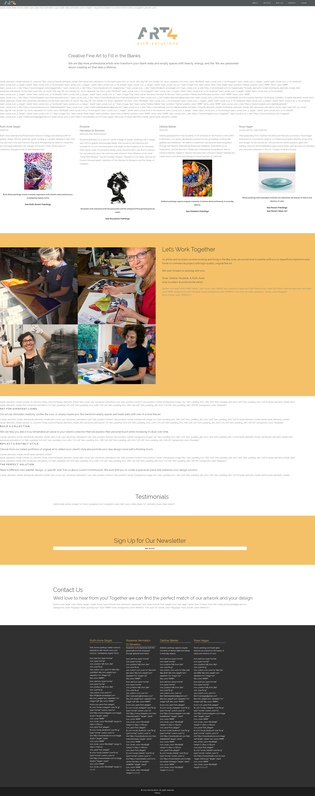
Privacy (157, 793)
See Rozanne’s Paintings (117, 219)
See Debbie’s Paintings (197, 211)
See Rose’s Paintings (277, 207)
